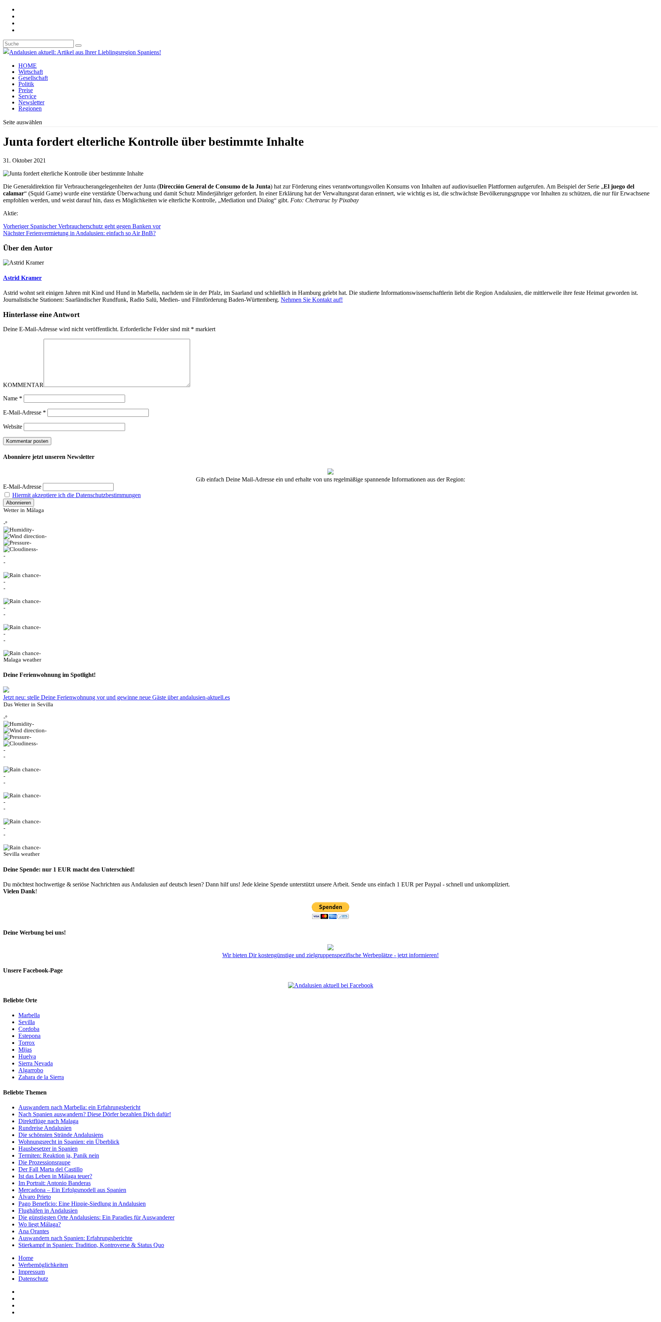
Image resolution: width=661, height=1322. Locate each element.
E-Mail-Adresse (24, 412)
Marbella (29, 1015)
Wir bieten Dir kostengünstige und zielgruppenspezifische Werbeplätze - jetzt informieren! (330, 955)
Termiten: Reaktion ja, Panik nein (58, 1155)
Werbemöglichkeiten (43, 1265)
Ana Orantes (33, 1231)
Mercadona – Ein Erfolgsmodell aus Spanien (72, 1190)
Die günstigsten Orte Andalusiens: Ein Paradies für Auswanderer (96, 1217)
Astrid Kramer (22, 278)
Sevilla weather (21, 854)
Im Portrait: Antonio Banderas (54, 1183)
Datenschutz (33, 1278)
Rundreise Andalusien (45, 1128)
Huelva (27, 1056)
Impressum (31, 1271)
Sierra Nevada (35, 1063)
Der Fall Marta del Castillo (50, 1169)
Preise (25, 90)
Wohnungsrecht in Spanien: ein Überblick (68, 1141)
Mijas (25, 1049)
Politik (26, 84)
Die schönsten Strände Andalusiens (60, 1135)
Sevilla (26, 1022)
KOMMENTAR (23, 385)
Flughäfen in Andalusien (48, 1210)
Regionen (30, 108)
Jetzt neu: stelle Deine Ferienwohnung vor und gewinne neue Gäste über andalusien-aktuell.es (116, 697)
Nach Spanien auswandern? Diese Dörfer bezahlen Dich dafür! (94, 1114)
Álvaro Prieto (34, 1197)
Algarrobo (30, 1070)
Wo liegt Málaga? (39, 1224)
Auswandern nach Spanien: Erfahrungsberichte (75, 1238)
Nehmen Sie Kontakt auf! (312, 299)
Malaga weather (22, 660)
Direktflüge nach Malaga (48, 1121)
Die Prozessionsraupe (44, 1162)
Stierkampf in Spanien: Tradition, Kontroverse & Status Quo (91, 1245)
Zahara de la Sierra (41, 1077)
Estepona (29, 1036)
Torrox (26, 1042)
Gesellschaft (33, 78)
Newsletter (31, 102)
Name (12, 398)
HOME (27, 65)
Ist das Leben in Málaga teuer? (55, 1176)
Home (25, 1258)
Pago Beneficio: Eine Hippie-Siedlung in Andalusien (82, 1203)
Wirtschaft (30, 71)
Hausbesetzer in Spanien (48, 1148)
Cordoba (28, 1029)
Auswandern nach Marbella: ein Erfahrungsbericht (79, 1107)
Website (12, 426)
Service (27, 96)
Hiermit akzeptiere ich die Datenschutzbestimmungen (76, 495)
